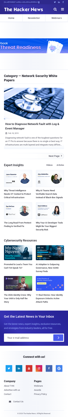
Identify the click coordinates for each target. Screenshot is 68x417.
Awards (37, 390)
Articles (60, 165)
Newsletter (34, 18)
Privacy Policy (40, 394)
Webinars (56, 18)
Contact (7, 394)
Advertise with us (12, 390)
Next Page (55, 156)
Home (11, 18)
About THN (9, 386)
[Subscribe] (58, 337)
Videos (49, 165)
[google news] (59, 368)
